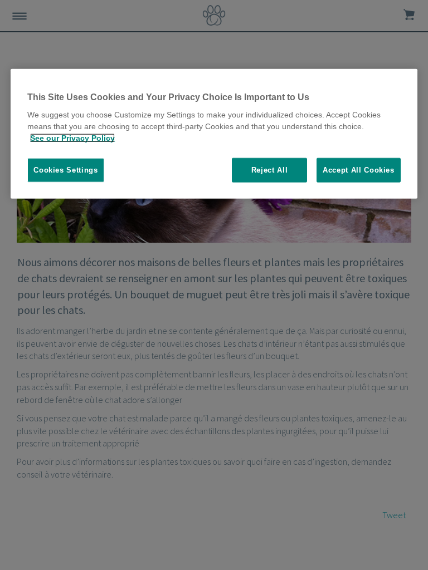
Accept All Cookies (359, 170)
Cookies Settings (65, 170)
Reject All (269, 170)
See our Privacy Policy (72, 138)
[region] (214, 133)
